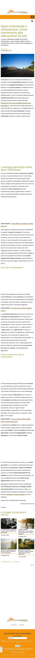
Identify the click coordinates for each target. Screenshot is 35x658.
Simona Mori (4, 49)
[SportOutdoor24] (17, 11)
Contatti (21, 625)
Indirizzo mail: (17, 636)
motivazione (16, 561)
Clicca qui (4, 484)
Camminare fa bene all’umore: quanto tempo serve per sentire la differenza (25, 552)
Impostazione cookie (17, 628)
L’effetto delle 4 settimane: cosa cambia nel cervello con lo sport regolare (25, 532)
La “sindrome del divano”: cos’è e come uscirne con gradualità (9, 531)
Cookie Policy (13, 654)
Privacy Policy (5, 654)
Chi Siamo (14, 625)
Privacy (1, 650)
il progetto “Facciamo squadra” (16, 494)
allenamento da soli (7, 561)
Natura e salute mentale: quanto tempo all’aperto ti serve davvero (8, 551)
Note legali (30, 654)
